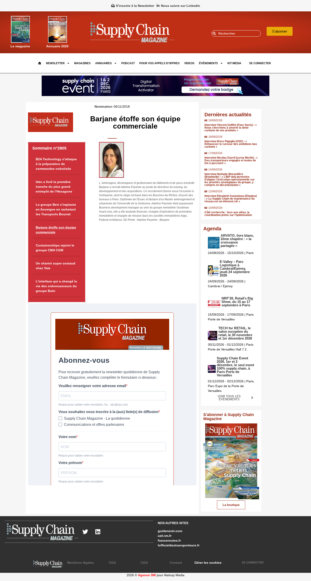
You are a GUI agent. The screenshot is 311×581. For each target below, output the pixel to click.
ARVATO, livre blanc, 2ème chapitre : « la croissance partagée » (237, 240)
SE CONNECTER (260, 63)
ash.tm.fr (164, 536)
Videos (189, 63)
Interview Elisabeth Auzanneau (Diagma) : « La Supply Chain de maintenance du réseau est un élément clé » (230, 198)
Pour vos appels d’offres (159, 63)
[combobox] (236, 33)
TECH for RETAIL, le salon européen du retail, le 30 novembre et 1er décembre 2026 (235, 333)
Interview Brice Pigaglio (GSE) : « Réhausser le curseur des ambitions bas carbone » (230, 144)
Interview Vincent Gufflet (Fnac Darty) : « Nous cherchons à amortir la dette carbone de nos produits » (230, 127)
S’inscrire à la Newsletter (135, 6)
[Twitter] (85, 532)
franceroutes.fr (169, 540)
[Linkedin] (97, 532)
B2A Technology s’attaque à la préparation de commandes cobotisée (56, 163)
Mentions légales (80, 562)
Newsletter (55, 63)
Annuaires (103, 63)
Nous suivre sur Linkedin (180, 6)
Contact (176, 562)
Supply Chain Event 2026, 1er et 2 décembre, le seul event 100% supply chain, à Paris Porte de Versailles (235, 366)
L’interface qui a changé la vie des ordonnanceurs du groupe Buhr (56, 286)
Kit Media (234, 63)
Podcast (128, 63)
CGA (112, 562)
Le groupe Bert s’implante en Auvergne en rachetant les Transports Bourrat (56, 209)
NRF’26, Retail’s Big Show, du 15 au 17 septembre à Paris (237, 301)
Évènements (208, 63)
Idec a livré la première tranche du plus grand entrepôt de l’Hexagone (54, 186)
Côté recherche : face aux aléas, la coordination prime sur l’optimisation (228, 214)
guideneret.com (170, 531)
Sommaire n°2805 (49, 148)
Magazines (82, 63)
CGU (144, 562)
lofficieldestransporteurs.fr (178, 545)
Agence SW (147, 575)
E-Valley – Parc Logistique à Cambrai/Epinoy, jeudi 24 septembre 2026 (235, 268)
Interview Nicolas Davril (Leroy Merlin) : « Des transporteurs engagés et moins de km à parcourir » (231, 160)
